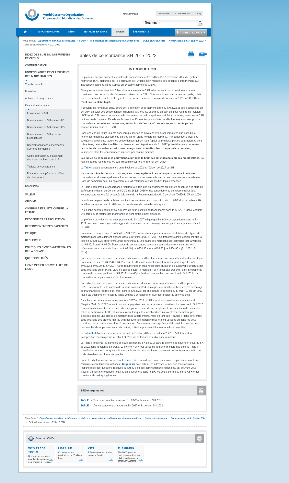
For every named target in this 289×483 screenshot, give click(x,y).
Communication (36, 65)
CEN (91, 448)
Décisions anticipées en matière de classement (45, 175)
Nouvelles (30, 91)
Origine (30, 201)
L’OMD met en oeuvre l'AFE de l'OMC (46, 267)
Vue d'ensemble (34, 84)
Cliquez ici (128, 364)
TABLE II (86, 405)
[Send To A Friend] (203, 55)
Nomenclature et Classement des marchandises (114, 41)
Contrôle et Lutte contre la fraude (46, 210)
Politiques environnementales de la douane (48, 249)
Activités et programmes (39, 98)
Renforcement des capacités (46, 226)
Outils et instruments (154, 41)
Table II (88, 333)
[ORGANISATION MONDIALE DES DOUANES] (25, 32)
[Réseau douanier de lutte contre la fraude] (111, 460)
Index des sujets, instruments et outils (47, 56)
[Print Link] (191, 55)
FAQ (199, 13)
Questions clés (36, 258)
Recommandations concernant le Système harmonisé (45, 146)
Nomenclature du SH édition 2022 (186, 41)
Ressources (32, 185)
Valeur (30, 194)
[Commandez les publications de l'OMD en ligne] (81, 460)
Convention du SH (37, 113)
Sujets (82, 41)
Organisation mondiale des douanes (56, 41)
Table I (88, 167)
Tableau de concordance (41, 166)
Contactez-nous (183, 13)
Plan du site (164, 13)
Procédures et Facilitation (45, 219)
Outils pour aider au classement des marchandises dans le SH (45, 157)
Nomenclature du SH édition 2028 (46, 120)
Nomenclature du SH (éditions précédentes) (44, 136)
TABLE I (85, 400)
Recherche (33, 240)
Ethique (31, 233)
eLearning (126, 448)
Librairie (65, 448)
